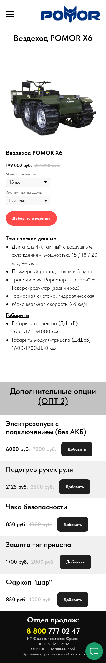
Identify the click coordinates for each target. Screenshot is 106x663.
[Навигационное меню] (10, 14)
